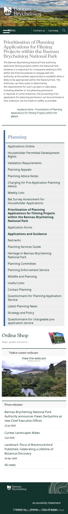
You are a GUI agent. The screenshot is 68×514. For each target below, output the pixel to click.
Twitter (19, 503)
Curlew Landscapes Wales (22, 433)
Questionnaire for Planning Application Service (34, 298)
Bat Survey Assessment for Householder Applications (26, 201)
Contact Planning (19, 290)
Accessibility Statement (46, 503)
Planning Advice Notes (23, 176)
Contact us (39, 30)
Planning (17, 137)
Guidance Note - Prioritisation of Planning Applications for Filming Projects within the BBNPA (36, 113)
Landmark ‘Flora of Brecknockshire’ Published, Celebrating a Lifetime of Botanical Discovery (29, 449)
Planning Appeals (20, 170)
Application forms (20, 227)
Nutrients (14, 240)
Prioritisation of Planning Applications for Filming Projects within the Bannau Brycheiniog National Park (31, 215)
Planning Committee (22, 264)
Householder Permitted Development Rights (33, 155)
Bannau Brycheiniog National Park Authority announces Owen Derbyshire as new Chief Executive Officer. (33, 416)
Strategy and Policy (21, 313)
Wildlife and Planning (22, 276)
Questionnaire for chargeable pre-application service (31, 321)
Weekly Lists (16, 193)
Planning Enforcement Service (28, 270)
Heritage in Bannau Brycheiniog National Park (29, 255)
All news (10, 465)
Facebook (27, 503)
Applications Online (21, 146)
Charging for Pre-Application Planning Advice (34, 184)
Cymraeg (53, 30)
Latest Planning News (22, 306)
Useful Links (16, 283)
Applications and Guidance (27, 234)
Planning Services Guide (24, 247)
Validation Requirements (25, 163)
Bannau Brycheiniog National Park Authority (34, 16)
